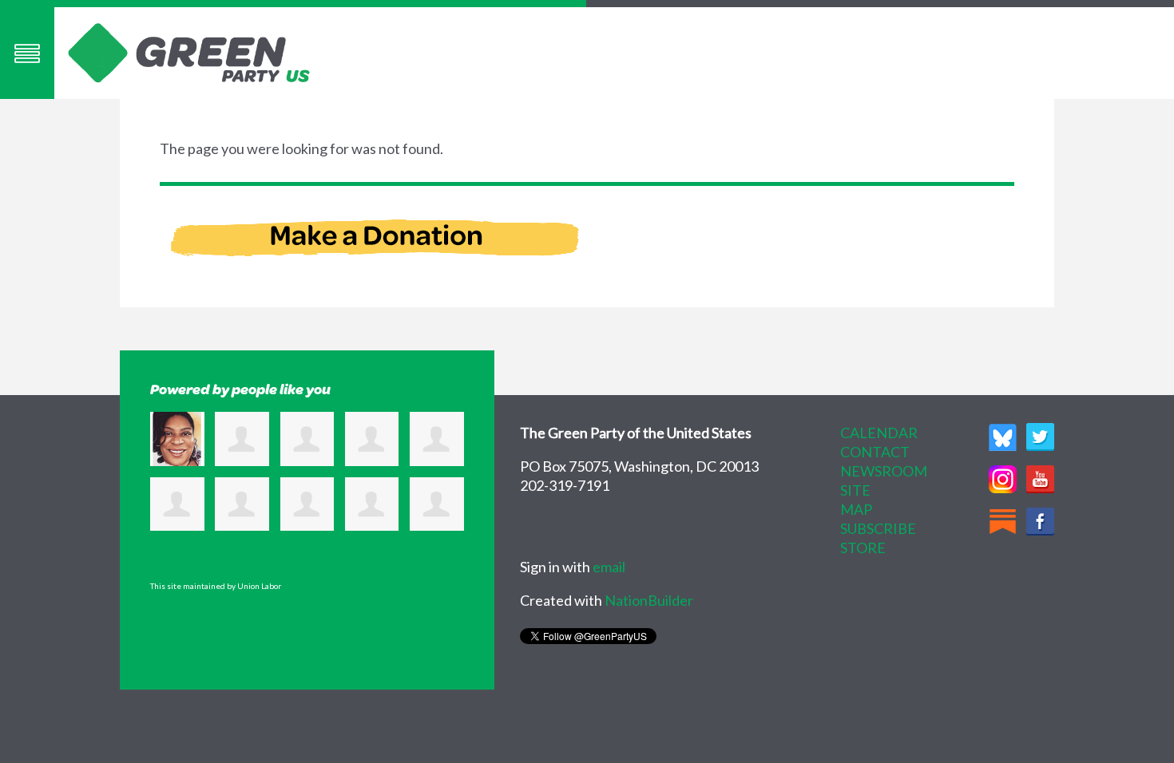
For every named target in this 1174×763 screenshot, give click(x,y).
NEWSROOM (883, 471)
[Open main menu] (27, 53)
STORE (863, 547)
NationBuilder (649, 600)
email (609, 566)
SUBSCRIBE (878, 528)
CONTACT (875, 452)
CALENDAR (879, 432)
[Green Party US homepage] (189, 51)
